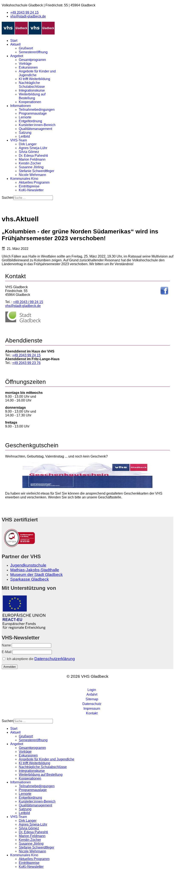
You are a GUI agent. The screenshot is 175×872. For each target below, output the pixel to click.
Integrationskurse (32, 90)
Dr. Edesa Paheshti (33, 155)
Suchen (7, 197)
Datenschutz (91, 704)
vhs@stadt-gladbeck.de (28, 16)
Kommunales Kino (24, 178)
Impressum (91, 708)
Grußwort (26, 48)
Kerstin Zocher (30, 163)
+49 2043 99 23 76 (26, 363)
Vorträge (25, 63)
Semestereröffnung (33, 52)
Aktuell (15, 44)
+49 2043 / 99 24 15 (28, 302)
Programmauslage (33, 113)
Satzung (25, 132)
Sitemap (92, 699)
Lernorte (25, 117)
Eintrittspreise (29, 186)
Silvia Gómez (29, 152)
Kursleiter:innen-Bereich (37, 125)
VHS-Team (18, 140)
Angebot (16, 56)
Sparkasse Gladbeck (29, 579)
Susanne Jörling (31, 167)
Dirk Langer (27, 144)
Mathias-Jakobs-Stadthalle (34, 570)
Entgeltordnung (30, 121)
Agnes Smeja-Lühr (33, 148)
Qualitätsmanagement (35, 129)
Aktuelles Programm (34, 182)
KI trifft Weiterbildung (34, 79)
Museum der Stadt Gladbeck (36, 574)
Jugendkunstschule (28, 565)
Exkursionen (28, 67)
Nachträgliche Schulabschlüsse (32, 84)
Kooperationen (30, 102)
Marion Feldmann (32, 159)
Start (13, 40)
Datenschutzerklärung (54, 658)
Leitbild (24, 136)
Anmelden (9, 666)
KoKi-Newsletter (31, 190)
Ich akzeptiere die (40, 658)
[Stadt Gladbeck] (23, 321)
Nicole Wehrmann (32, 175)
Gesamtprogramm (32, 60)
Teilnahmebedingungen (37, 109)
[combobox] (33, 198)
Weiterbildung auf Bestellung (32, 96)
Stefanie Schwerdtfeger (36, 171)
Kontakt (92, 713)
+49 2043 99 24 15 (24, 12)
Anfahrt (91, 694)
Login (92, 690)
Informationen (20, 106)
